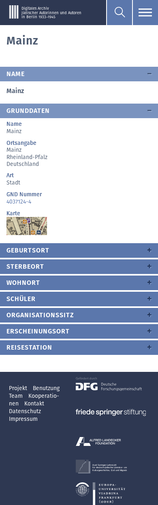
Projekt (19, 388)
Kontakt (34, 403)
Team (16, 396)
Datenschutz (25, 411)
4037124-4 (18, 201)
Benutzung (46, 388)
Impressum (23, 419)
